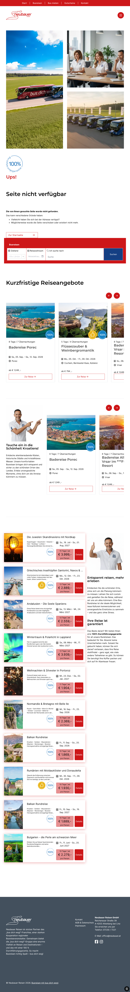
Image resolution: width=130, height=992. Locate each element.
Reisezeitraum (36, 250)
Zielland (14, 250)
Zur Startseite (15, 235)
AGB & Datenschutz (84, 922)
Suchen (113, 254)
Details (79, 554)
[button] (109, 296)
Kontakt (84, 3)
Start (24, 3)
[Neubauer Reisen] (18, 15)
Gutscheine (70, 3)
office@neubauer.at (111, 936)
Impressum (80, 925)
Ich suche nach (56, 250)
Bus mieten (53, 3)
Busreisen (38, 3)
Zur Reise (29, 376)
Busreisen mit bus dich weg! (44, 983)
